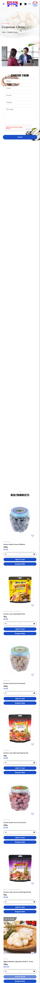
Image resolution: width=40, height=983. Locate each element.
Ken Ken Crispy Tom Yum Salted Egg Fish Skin (17, 892)
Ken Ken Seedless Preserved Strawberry (15, 822)
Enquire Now (20, 564)
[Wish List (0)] (29, 4)
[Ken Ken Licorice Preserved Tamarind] (20, 659)
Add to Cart (20, 560)
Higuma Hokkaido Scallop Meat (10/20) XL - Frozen (18, 961)
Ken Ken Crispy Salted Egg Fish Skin (14, 614)
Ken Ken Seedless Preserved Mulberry (14, 544)
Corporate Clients (12, 32)
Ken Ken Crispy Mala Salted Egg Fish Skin (16, 753)
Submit (20, 137)
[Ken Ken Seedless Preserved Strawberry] (20, 798)
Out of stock (9, 919)
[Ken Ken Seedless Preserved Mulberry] (20, 520)
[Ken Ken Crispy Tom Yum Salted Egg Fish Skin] (20, 868)
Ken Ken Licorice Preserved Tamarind (14, 683)
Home (4, 32)
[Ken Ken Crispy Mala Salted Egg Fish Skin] (20, 729)
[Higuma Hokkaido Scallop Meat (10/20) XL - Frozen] (20, 937)
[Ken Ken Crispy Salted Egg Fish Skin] (20, 589)
